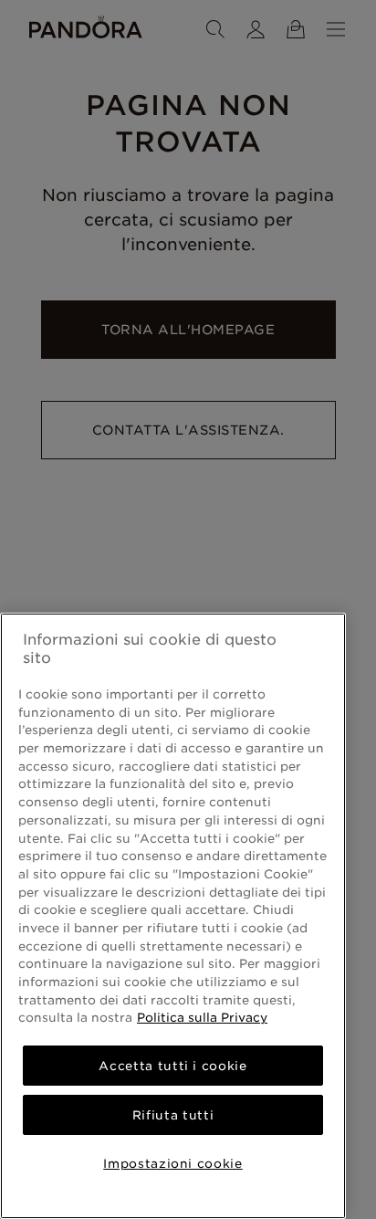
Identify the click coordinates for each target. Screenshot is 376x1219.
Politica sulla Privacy (202, 1017)
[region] (173, 916)
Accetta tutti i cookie (172, 1065)
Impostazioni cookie (172, 1163)
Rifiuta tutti (173, 1115)
